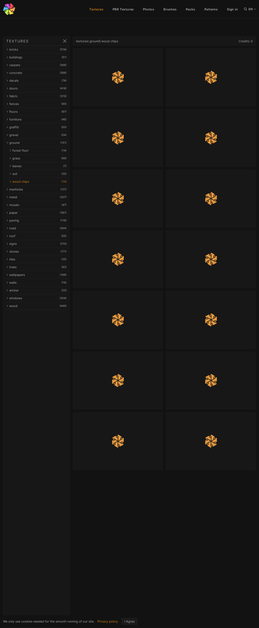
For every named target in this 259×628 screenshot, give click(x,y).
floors (38, 112)
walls (38, 282)
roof (38, 236)
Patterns (211, 9)
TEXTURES (17, 41)
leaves (39, 166)
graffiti (38, 127)
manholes (38, 189)
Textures (96, 9)
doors (38, 88)
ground (38, 143)
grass (39, 158)
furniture (38, 119)
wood (38, 306)
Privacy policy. (107, 621)
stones (38, 251)
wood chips (39, 181)
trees (38, 267)
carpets (38, 65)
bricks (38, 49)
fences (38, 104)
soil (39, 174)
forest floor (39, 150)
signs (38, 244)
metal (38, 197)
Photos (148, 9)
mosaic (38, 205)
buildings (38, 57)
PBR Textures (123, 9)
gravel (38, 135)
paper (38, 213)
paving (38, 220)
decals (38, 80)
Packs (190, 9)
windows (38, 298)
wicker (38, 290)
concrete (38, 73)
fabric (38, 96)
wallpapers (38, 275)
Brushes (170, 9)
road (38, 228)
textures (82, 41)
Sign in (232, 9)
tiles (38, 259)
